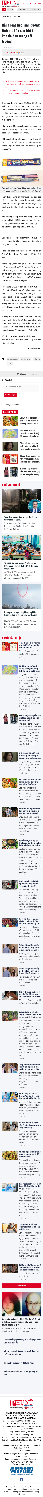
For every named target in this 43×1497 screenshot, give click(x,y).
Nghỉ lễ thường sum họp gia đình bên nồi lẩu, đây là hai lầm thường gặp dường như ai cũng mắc (30, 844)
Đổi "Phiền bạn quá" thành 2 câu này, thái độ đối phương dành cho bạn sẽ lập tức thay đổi (29, 669)
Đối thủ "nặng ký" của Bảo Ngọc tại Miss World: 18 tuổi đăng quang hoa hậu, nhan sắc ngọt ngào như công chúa (29, 1097)
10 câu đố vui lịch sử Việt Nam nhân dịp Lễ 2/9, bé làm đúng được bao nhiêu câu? (29, 645)
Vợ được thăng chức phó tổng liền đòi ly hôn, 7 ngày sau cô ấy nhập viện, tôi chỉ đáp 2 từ (29, 947)
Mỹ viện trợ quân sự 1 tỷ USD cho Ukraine (19, 1362)
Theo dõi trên (10, 53)
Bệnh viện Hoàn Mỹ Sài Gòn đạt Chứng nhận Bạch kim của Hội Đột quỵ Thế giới (30, 1186)
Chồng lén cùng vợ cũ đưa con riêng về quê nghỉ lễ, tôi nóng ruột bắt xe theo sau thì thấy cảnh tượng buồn (29, 1068)
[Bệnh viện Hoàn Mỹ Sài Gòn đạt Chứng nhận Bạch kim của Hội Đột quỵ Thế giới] (10, 1187)
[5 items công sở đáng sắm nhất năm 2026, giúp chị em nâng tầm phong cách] (10, 719)
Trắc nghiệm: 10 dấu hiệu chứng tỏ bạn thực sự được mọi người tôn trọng (29, 1226)
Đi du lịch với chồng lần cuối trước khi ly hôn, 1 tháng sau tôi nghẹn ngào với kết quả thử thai (29, 757)
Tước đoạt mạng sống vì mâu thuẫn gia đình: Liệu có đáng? (20, 518)
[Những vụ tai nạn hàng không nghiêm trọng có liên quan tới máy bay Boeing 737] (21, 596)
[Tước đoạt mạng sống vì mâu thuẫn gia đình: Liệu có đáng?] (21, 501)
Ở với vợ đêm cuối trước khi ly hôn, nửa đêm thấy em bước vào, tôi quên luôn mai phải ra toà (29, 995)
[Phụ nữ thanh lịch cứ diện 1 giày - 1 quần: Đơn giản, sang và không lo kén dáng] (10, 1126)
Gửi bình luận (10, 395)
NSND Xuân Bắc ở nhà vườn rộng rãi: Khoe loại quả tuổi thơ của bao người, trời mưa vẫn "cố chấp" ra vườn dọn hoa (30, 1016)
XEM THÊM (21, 1286)
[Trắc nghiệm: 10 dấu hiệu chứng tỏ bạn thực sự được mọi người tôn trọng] (10, 1228)
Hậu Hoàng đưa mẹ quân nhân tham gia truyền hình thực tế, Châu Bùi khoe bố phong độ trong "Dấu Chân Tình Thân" (29, 812)
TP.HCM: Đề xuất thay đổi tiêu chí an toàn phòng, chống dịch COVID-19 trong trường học (21, 566)
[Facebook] (21, 1479)
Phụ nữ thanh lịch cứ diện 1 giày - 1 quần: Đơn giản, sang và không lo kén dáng (30, 1125)
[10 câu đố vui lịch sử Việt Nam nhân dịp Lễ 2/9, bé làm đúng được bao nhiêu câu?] (10, 646)
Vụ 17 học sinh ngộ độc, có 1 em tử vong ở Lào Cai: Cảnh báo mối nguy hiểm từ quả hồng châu (21, 84)
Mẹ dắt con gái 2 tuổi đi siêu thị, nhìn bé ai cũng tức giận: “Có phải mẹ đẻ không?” (29, 883)
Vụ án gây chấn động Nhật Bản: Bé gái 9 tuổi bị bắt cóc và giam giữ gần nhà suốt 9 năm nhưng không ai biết (21, 1321)
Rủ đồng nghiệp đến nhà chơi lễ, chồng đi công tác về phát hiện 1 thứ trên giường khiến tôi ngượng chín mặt (30, 1268)
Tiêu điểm (7, 511)
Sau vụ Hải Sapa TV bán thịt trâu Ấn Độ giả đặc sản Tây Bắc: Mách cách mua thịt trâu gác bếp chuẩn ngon (29, 922)
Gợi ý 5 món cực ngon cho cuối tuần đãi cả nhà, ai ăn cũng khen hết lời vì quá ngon (30, 781)
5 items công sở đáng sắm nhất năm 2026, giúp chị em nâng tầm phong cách (30, 717)
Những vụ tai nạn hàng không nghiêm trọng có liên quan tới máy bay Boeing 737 (20, 615)
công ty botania (12, 404)
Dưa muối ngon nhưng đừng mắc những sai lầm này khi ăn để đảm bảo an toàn (30, 1154)
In (35, 374)
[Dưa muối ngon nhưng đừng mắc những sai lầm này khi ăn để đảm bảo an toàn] (10, 1155)
